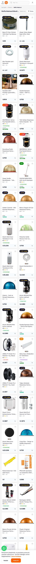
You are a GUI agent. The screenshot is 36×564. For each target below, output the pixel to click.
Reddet (6, 560)
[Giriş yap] (32, 3)
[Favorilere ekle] (15, 17)
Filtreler (31, 11)
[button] (4, 548)
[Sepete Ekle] (15, 41)
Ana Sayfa (3, 7)
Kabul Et (16, 560)
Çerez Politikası (16, 556)
